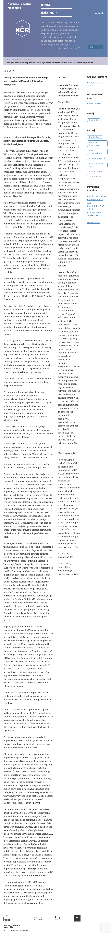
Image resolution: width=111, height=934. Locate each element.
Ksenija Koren (95, 158)
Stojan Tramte (96, 171)
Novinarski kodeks (97, 196)
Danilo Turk (94, 137)
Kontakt (98, 13)
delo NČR (49, 13)
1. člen (90, 103)
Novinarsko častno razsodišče (19, 5)
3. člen (98, 103)
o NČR (46, 5)
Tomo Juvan (95, 176)
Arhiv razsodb (93, 222)
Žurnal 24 (93, 120)
